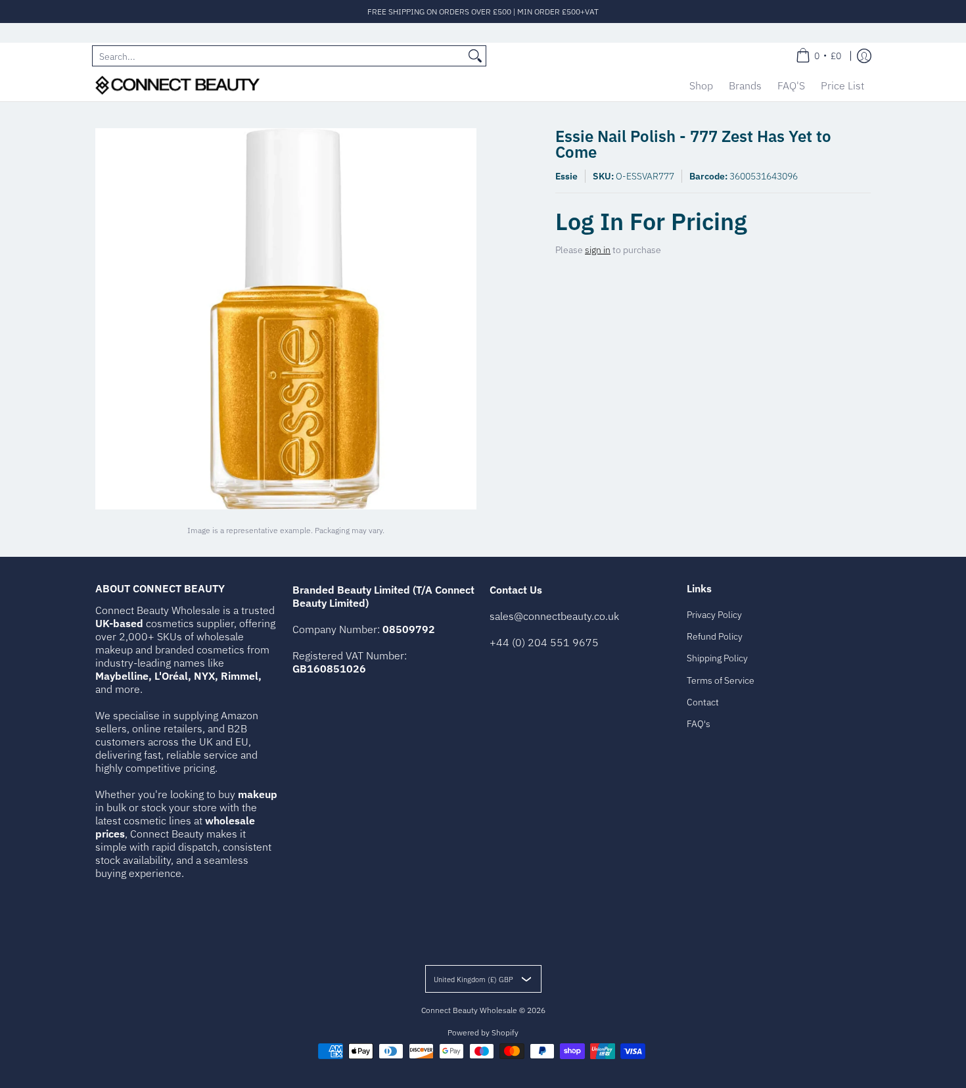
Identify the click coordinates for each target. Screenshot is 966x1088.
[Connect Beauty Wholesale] (177, 85)
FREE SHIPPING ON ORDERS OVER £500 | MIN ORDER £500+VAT (483, 11)
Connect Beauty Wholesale (469, 1010)
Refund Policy (715, 636)
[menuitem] (818, 56)
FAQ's (698, 724)
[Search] (475, 56)
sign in (597, 250)
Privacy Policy (714, 615)
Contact (703, 702)
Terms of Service (720, 680)
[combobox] (279, 56)
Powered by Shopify (483, 1032)
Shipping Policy (717, 658)
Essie (566, 176)
